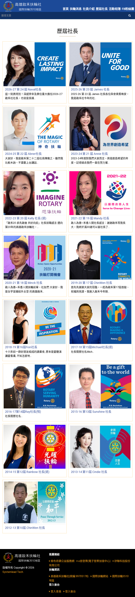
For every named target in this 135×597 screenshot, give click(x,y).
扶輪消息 (76, 9)
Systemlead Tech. (13, 572)
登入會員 (56, 591)
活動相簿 (115, 9)
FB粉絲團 (128, 9)
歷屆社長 (102, 9)
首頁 (66, 9)
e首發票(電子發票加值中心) (94, 561)
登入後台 (70, 591)
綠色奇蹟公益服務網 (62, 561)
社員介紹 (89, 9)
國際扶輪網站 (100, 576)
